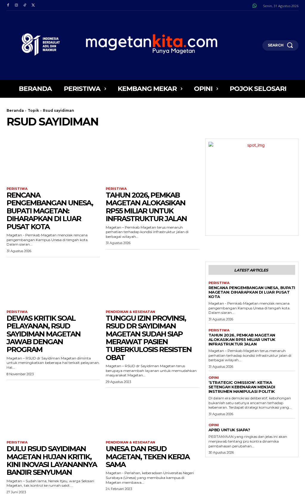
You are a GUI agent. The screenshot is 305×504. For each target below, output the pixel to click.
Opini (213, 378)
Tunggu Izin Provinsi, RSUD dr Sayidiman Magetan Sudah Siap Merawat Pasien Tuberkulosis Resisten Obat (149, 338)
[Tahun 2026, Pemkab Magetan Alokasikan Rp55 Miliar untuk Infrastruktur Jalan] (152, 162)
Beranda (15, 110)
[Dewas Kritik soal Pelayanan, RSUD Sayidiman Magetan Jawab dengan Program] (53, 285)
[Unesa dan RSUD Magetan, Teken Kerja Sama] (152, 415)
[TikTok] (24, 5)
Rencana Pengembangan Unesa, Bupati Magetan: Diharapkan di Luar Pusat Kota (50, 211)
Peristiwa (17, 189)
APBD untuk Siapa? (229, 429)
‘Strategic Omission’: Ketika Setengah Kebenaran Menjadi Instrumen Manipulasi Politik (241, 387)
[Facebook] (8, 5)
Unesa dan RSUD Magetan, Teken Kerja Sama (147, 456)
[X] (33, 5)
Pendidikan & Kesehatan (130, 312)
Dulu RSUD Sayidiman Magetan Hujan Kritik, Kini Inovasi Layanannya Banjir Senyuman (52, 460)
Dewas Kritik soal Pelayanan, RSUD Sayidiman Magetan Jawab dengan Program (43, 334)
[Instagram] (16, 5)
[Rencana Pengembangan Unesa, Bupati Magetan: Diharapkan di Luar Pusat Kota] (53, 162)
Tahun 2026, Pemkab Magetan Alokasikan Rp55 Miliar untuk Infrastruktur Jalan (146, 207)
